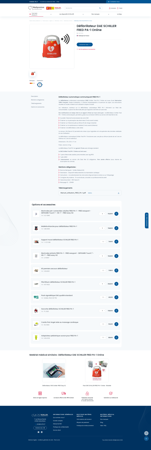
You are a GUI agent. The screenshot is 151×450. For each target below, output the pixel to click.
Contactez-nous (84, 44)
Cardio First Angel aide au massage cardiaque (59, 322)
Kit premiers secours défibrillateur (54, 268)
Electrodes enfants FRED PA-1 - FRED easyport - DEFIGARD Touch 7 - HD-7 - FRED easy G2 (67, 254)
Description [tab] (34, 96)
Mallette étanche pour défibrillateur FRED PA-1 (59, 226)
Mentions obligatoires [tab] (37, 100)
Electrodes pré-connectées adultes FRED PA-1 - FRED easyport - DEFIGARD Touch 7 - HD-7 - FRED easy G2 (66, 212)
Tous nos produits (34, 14)
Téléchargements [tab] (36, 103)
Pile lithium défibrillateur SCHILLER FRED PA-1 (58, 282)
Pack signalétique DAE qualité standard (57, 295)
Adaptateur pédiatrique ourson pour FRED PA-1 (59, 336)
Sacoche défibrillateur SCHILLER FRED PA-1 (57, 309)
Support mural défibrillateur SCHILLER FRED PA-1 (59, 240)
